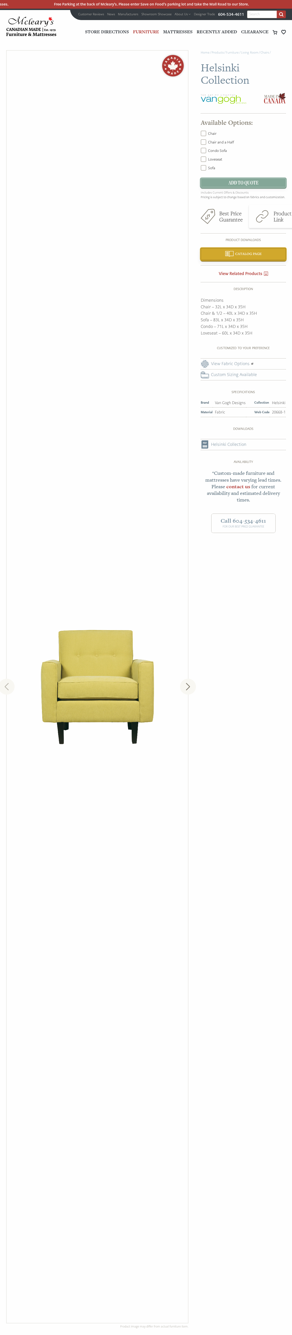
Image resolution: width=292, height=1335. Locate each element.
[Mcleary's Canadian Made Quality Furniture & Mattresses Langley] (31, 26)
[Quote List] (283, 32)
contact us (238, 486)
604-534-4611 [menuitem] (231, 14)
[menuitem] (91, 14)
